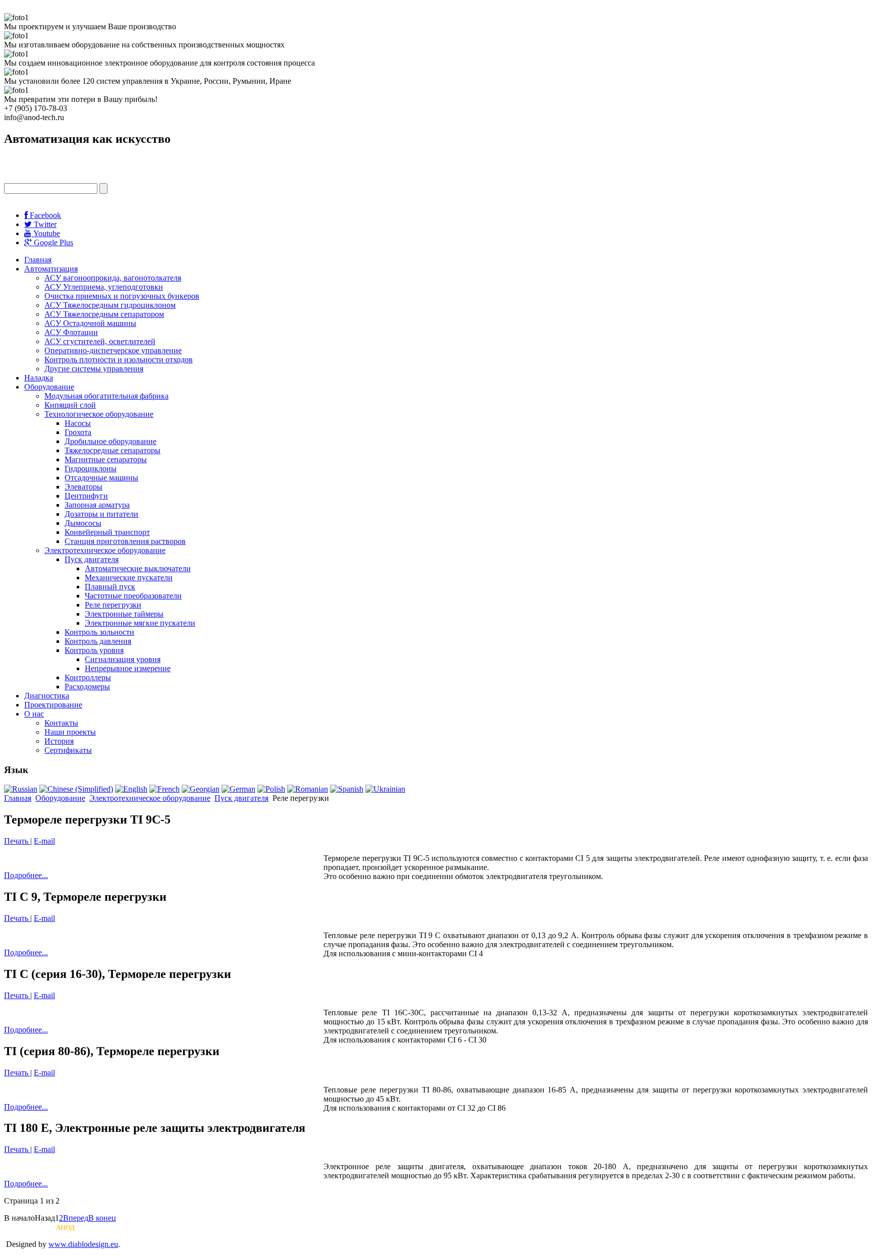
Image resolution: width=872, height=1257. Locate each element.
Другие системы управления (93, 368)
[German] (238, 789)
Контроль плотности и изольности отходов (118, 359)
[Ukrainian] (385, 789)
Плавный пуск (110, 586)
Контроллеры (88, 677)
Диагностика (46, 695)
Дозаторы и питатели (101, 514)
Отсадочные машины (101, 477)
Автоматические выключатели (138, 568)
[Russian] (20, 789)
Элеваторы (83, 486)
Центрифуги (86, 495)
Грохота (78, 432)
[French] (164, 789)
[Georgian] (201, 789)
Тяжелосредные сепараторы (112, 450)
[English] (131, 789)
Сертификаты (68, 750)
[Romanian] (307, 789)
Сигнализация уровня (122, 659)
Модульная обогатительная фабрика (106, 396)
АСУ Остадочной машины (90, 323)
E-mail (44, 841)
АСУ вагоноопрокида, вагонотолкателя (112, 278)
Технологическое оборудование (98, 414)
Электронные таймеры (124, 614)
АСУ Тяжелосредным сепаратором (104, 314)
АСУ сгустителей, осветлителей (99, 341)
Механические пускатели (129, 577)
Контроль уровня (94, 650)
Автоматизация (51, 268)
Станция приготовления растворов (125, 541)
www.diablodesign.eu (83, 1244)
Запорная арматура (97, 505)
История (59, 741)
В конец (102, 1218)
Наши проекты (70, 732)
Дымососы (83, 523)
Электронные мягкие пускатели (140, 623)
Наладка (38, 377)
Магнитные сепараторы (106, 459)
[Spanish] (346, 789)
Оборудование (49, 386)
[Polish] (271, 789)
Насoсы (78, 423)
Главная (37, 259)
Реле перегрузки (113, 604)
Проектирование (53, 704)
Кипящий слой (70, 405)
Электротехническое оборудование (105, 550)
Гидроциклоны (91, 468)
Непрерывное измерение (128, 668)
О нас (34, 713)
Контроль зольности (99, 632)
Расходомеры (87, 686)
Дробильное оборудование (110, 441)
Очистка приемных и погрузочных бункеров (121, 296)
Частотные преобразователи (133, 595)
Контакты (61, 723)
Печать (17, 841)
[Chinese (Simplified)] (76, 789)
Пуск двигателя (92, 559)
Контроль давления (98, 641)
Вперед (75, 1218)
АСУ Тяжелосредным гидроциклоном (110, 305)
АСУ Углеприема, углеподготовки (103, 287)
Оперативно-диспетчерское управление (113, 350)
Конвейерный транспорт (107, 532)
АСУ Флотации (71, 332)
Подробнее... (26, 875)
